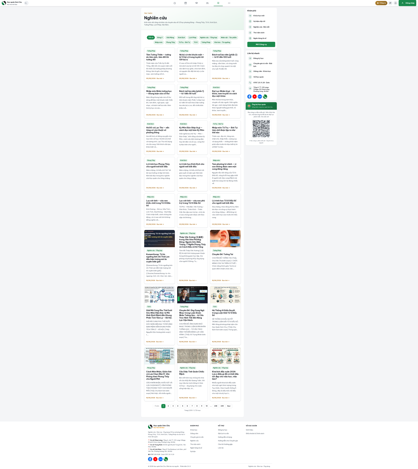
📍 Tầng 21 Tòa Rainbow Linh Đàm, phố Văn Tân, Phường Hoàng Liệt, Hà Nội (167, 450)
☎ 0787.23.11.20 (154, 454)
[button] (26, 3)
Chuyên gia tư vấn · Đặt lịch (262, 64)
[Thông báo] (395, 3)
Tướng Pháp (205, 42)
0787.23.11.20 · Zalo (261, 83)
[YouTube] (255, 96)
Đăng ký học (258, 58)
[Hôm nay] (185, 3)
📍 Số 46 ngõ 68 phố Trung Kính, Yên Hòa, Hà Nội (167, 446)
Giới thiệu (249, 430)
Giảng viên (194, 433)
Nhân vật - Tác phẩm (229, 38)
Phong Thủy (170, 42)
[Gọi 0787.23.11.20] (265, 96)
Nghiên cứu (194, 441)
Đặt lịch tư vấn (223, 433)
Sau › (229, 406)
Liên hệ (220, 448)
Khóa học (193, 430)
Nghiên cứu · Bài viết (261, 27)
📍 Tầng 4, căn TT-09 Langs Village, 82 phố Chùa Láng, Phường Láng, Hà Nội (167, 441)
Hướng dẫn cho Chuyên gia (228, 441)
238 (215, 406)
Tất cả (150, 38)
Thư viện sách (258, 33)
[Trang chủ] (174, 3)
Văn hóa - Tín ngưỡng (222, 42)
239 (222, 406)
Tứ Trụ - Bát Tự (184, 42)
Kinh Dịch (181, 38)
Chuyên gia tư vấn (197, 437)
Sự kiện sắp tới (259, 21)
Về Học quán (258, 77)
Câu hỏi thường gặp (225, 444)
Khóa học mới (258, 16)
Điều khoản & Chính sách (255, 433)
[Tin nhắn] (390, 3)
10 (207, 406)
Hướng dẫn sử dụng (225, 437)
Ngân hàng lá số (259, 38)
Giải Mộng (170, 38)
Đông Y (160, 38)
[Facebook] (249, 96)
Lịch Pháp (192, 38)
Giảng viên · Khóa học (262, 71)
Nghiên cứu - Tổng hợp (208, 38)
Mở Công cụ (261, 44)
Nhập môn (158, 42)
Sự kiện (193, 451)
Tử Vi (196, 42)
